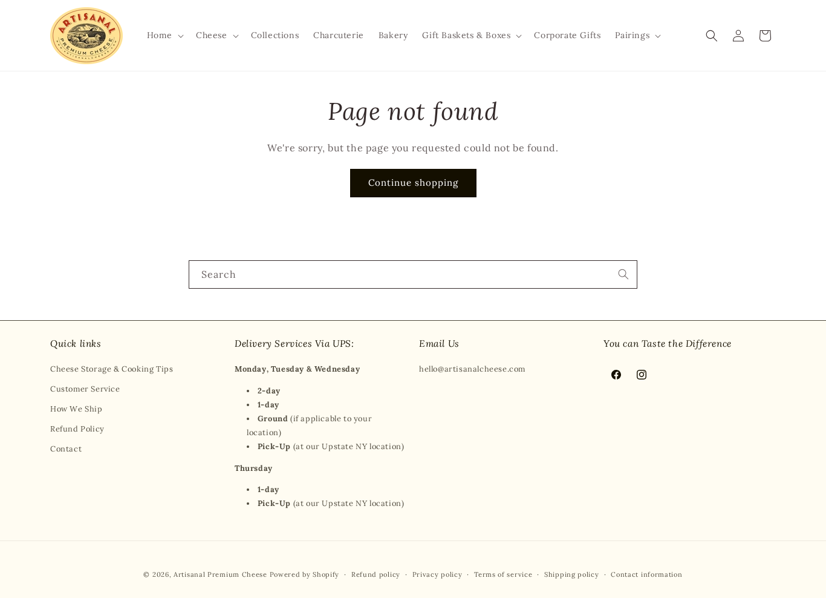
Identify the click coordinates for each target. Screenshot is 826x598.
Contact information (646, 574)
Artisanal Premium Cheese (220, 574)
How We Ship (76, 409)
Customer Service (85, 389)
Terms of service (503, 574)
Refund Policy (77, 429)
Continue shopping (413, 182)
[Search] (623, 274)
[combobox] (413, 274)
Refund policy (375, 574)
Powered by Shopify (305, 574)
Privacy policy (437, 574)
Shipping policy (571, 574)
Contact (66, 449)
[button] (164, 35)
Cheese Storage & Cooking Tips (111, 369)
